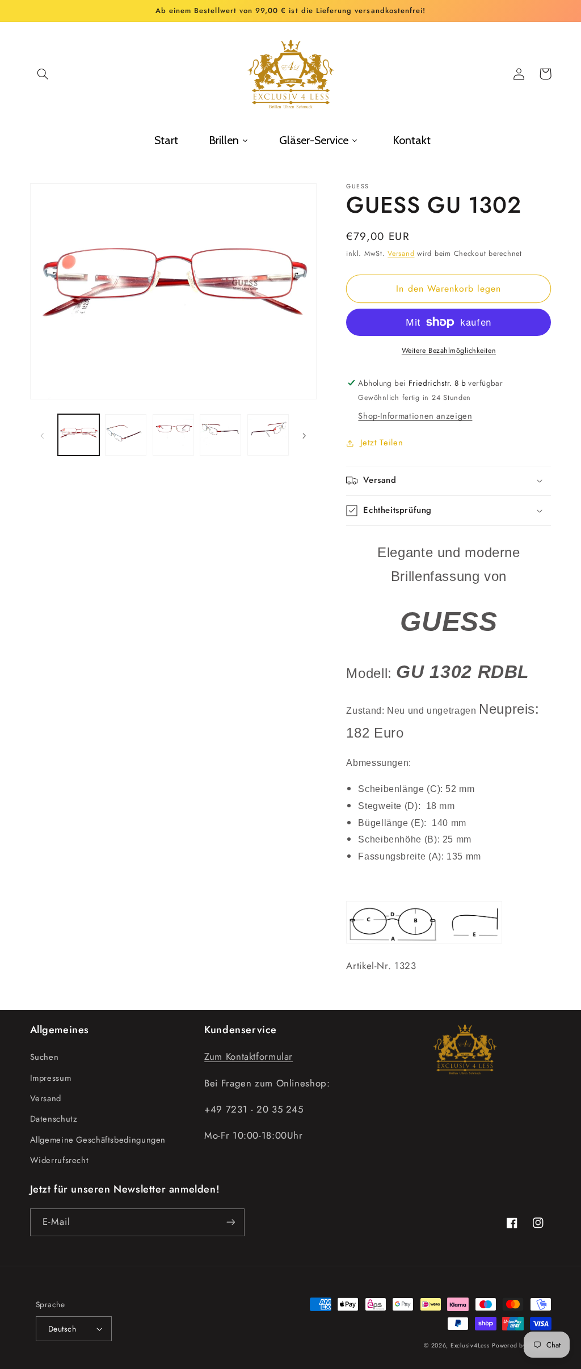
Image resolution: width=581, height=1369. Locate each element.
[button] (43, 74)
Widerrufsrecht (59, 1160)
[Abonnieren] (230, 1222)
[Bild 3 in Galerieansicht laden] (173, 435)
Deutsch (62, 1328)
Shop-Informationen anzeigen (415, 416)
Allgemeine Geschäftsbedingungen (98, 1140)
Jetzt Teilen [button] (381, 442)
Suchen (44, 1057)
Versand (401, 253)
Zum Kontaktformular (248, 1056)
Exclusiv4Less (470, 1345)
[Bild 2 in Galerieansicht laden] (125, 435)
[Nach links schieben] (42, 434)
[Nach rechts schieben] (304, 434)
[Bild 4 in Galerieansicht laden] (220, 435)
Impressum (50, 1078)
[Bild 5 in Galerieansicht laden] (268, 435)
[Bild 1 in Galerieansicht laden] (78, 435)
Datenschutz (54, 1119)
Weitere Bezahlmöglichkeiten (449, 351)
